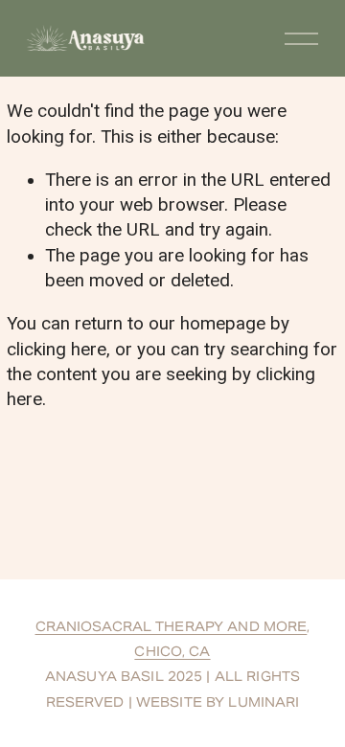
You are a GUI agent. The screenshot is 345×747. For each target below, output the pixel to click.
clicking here (56, 349)
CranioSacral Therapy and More (171, 627)
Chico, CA (172, 651)
